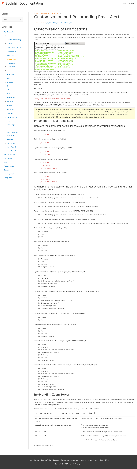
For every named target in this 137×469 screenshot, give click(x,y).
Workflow (10, 139)
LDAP (8, 94)
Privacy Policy (92, 460)
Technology (65, 460)
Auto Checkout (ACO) (14, 47)
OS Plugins (10, 109)
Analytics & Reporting (14, 40)
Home (124, 3)
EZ (7, 70)
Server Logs (11, 125)
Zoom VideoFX (11, 147)
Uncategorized (9, 174)
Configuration (11, 59)
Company (82, 460)
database (12, 63)
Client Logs (10, 55)
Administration (9, 32)
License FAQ (11, 97)
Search (6, 170)
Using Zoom (8, 178)
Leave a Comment (40, 23)
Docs (5, 162)
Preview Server (12, 117)
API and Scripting (9, 154)
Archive (9, 43)
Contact (131, 3)
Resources (74, 460)
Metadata (10, 101)
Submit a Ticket (46, 460)
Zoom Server (11, 143)
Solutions (56, 460)
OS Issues (10, 105)
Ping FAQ (10, 113)
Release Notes (9, 166)
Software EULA (103, 460)
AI (7, 36)
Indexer (9, 90)
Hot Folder (10, 82)
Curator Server (11, 66)
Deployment (8, 158)
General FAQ (11, 74)
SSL (8, 129)
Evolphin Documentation (24, 3)
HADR (9, 78)
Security (9, 121)
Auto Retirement (12, 51)
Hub (8, 86)
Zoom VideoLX (11, 151)
